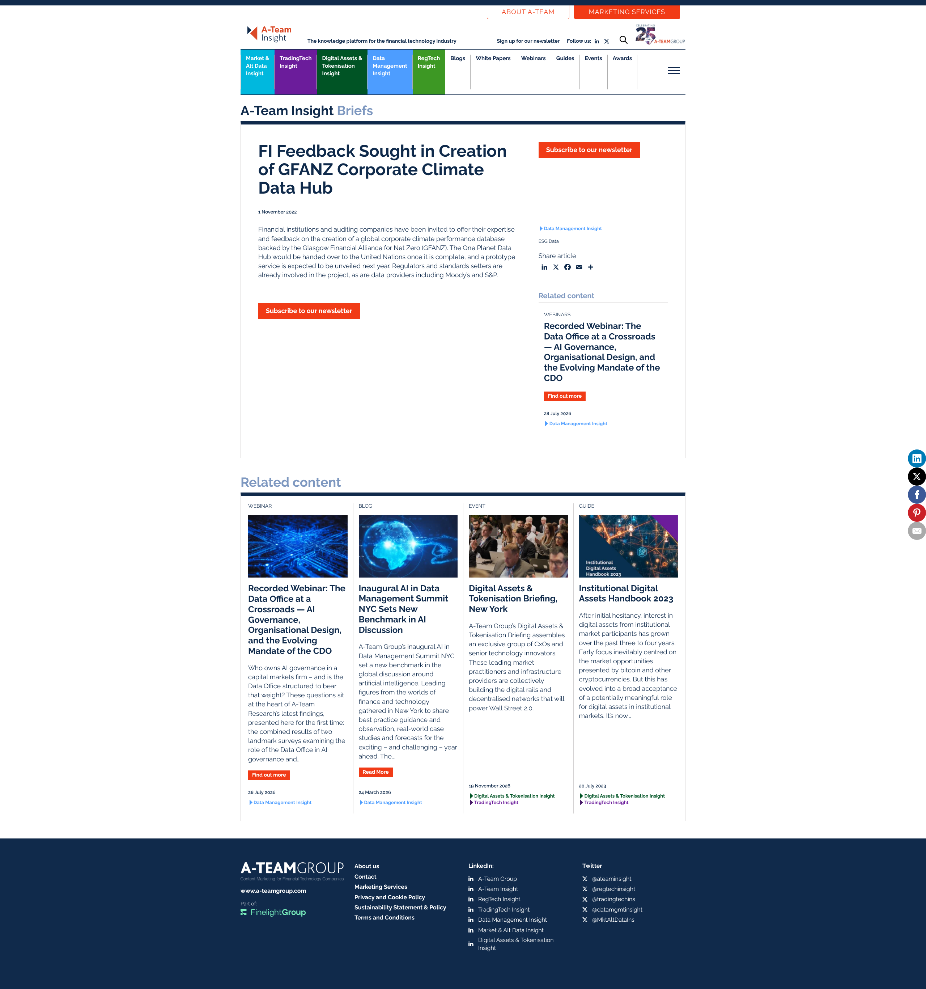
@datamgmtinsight (617, 909)
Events (593, 58)
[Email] (917, 531)
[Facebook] (917, 495)
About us (366, 866)
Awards (622, 58)
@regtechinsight (613, 889)
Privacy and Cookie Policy (389, 897)
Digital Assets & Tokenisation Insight (342, 66)
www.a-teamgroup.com (273, 890)
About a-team (528, 12)
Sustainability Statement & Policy (400, 907)
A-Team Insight (498, 889)
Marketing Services (627, 12)
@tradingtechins (613, 899)
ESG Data (549, 241)
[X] (917, 477)
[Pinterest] (917, 513)
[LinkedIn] (917, 458)
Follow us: (579, 41)
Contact (365, 876)
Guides (565, 58)
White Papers (493, 58)
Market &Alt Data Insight (257, 66)
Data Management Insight (390, 66)
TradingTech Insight (295, 62)
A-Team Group (497, 878)
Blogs (457, 58)
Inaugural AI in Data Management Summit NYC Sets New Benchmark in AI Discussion (404, 609)
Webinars (533, 58)
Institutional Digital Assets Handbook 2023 (626, 593)
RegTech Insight (429, 62)
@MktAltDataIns (613, 919)
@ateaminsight (612, 878)
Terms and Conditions (384, 917)
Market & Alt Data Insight (511, 930)
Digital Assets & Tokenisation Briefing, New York (513, 598)
